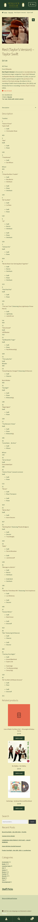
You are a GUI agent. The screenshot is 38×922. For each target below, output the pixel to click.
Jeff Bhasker (5, 332)
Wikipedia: (9, 69)
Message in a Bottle (9, 567)
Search (32, 822)
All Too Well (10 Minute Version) (12, 680)
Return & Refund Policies (9, 898)
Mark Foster (10, 617)
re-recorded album (28, 72)
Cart (29, 917)
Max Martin (9, 179)
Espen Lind (9, 661)
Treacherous (6, 157)
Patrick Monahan (11, 551)
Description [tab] (5, 107)
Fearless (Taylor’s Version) (27, 86)
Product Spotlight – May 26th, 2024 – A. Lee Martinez (16, 850)
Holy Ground (6, 328)
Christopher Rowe (11, 131)
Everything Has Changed (10, 371)
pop (6, 99)
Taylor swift (11, 99)
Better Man (6, 510)
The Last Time (7, 306)
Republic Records (9, 76)
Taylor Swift (25, 74)
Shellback (9, 182)
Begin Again (6, 407)
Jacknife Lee (10, 316)
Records (10, 12)
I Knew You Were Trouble (10, 174)
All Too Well (6, 200)
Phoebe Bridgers (23, 527)
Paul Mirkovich (10, 349)
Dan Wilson (9, 162)
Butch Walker (6, 380)
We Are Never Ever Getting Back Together (15, 264)
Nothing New (7, 527)
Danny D (8, 670)
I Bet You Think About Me (10, 590)
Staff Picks (7, 889)
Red (28, 83)
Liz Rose (8, 205)
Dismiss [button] (4, 913)
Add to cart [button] (19, 738)
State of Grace (7, 123)
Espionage (9, 666)
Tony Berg (9, 536)
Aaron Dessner (10, 517)
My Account (6, 919)
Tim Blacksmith (11, 668)
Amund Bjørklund (11, 659)
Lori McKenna (10, 596)
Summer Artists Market (8, 836)
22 (3, 221)
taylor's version (19, 99)
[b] (13, 536)
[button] (33, 19)
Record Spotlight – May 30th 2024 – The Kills (14, 832)
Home (5, 12)
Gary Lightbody (23, 306)
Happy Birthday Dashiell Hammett (11, 846)
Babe (4, 546)
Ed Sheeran (28, 371)
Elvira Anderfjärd (7, 464)
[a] (16, 349)
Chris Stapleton (30, 590)
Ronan (5, 489)
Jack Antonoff (10, 558)
